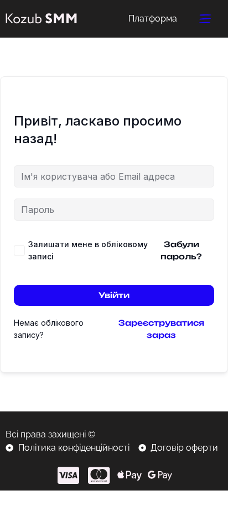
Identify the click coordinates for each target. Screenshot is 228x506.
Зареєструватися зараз (161, 329)
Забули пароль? (181, 250)
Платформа (152, 18)
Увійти (114, 295)
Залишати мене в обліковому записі (88, 250)
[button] (205, 19)
